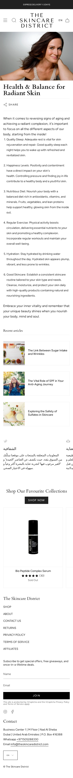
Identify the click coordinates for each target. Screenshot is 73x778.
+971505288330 (27, 739)
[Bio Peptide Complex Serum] (33, 537)
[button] (14, 20)
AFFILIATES (10, 649)
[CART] (67, 20)
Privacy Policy (62, 702)
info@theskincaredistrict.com (29, 744)
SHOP (7, 607)
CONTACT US (12, 621)
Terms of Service (16, 704)
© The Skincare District (16, 766)
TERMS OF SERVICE (16, 642)
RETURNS (9, 628)
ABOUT (8, 614)
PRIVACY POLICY (14, 635)
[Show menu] (5, 20)
